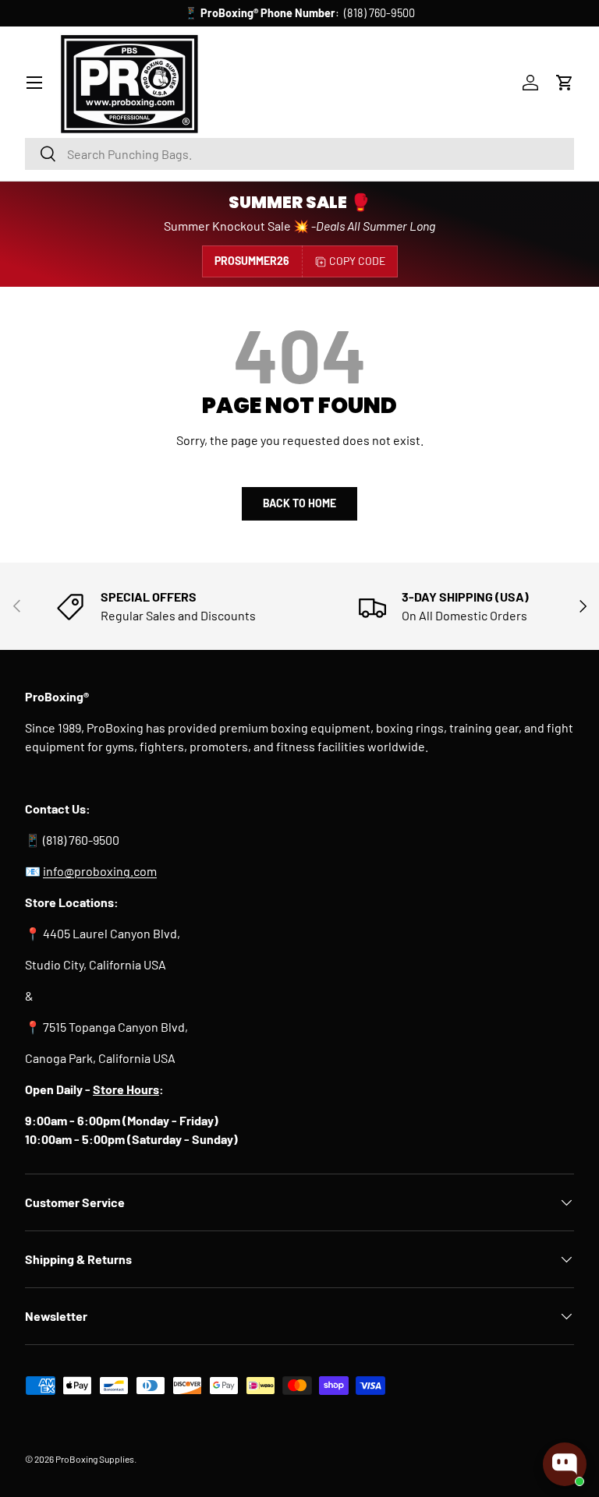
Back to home (299, 503)
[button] (565, 82)
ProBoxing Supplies (94, 1458)
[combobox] (299, 154)
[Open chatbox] (565, 1464)
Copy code (357, 260)
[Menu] (34, 82)
